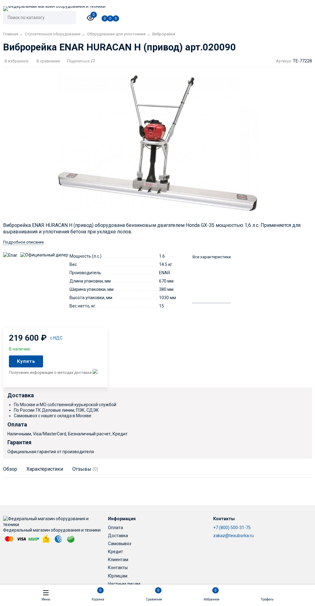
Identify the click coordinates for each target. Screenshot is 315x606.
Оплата (115, 527)
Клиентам (118, 559)
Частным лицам (124, 583)
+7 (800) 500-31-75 (232, 527)
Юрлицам (117, 575)
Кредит (115, 551)
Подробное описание (23, 242)
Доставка (118, 535)
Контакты (118, 567)
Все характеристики (212, 257)
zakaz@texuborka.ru (233, 535)
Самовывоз (119, 543)
